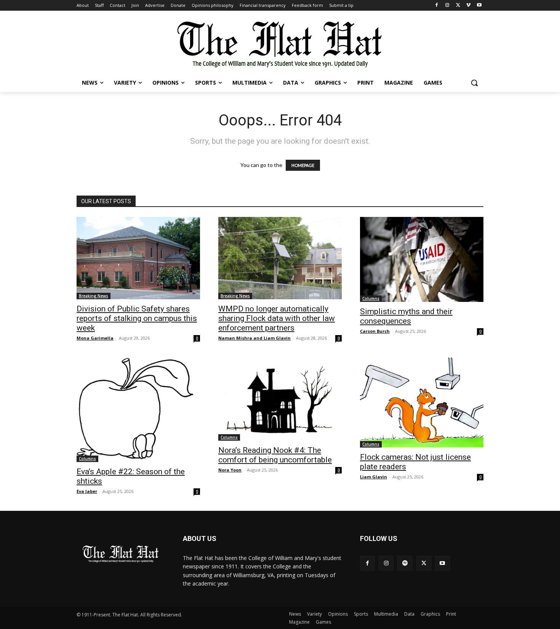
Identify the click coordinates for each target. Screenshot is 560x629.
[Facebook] (436, 5)
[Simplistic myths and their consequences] (421, 259)
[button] (474, 83)
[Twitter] (458, 5)
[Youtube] (479, 5)
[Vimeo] (468, 5)
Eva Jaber (87, 491)
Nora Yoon (230, 470)
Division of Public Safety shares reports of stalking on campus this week (137, 318)
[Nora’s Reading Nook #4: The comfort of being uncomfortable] (280, 399)
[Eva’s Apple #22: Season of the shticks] (138, 410)
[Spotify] (404, 563)
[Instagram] (447, 5)
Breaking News (93, 295)
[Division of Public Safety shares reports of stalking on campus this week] (138, 258)
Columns (370, 298)
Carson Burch (375, 331)
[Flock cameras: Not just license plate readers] (421, 403)
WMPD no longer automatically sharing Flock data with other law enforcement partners (276, 318)
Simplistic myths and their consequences (406, 316)
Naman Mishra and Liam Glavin (254, 338)
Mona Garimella (95, 338)
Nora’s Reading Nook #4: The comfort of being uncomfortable (275, 455)
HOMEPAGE (302, 165)
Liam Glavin (373, 477)
